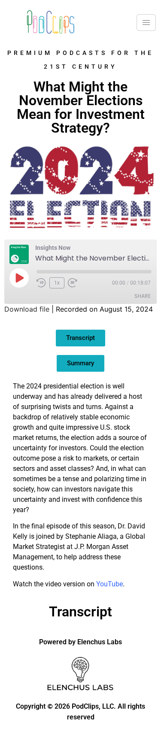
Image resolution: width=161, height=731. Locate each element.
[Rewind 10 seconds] (41, 283)
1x (57, 283)
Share (142, 296)
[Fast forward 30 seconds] (75, 283)
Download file (26, 309)
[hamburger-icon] (146, 22)
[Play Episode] (18, 277)
